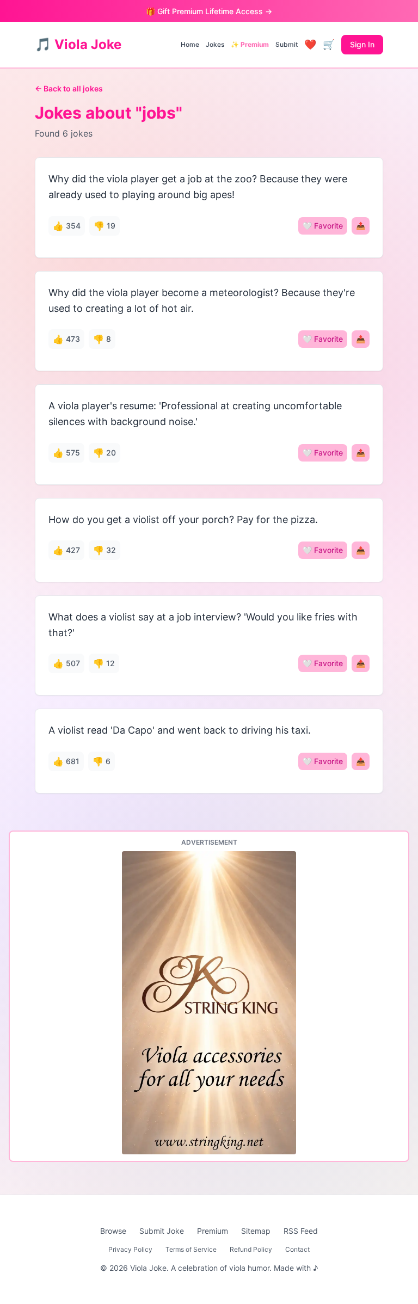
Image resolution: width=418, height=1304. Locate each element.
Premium (212, 1230)
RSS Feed (301, 1230)
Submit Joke (161, 1230)
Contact (297, 1249)
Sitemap (256, 1230)
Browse (113, 1230)
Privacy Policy (130, 1249)
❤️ (310, 44)
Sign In (362, 44)
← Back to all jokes (69, 88)
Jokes (215, 44)
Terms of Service (191, 1249)
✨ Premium (250, 44)
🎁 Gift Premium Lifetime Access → (209, 11)
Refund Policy (251, 1249)
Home (190, 44)
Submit (286, 44)
